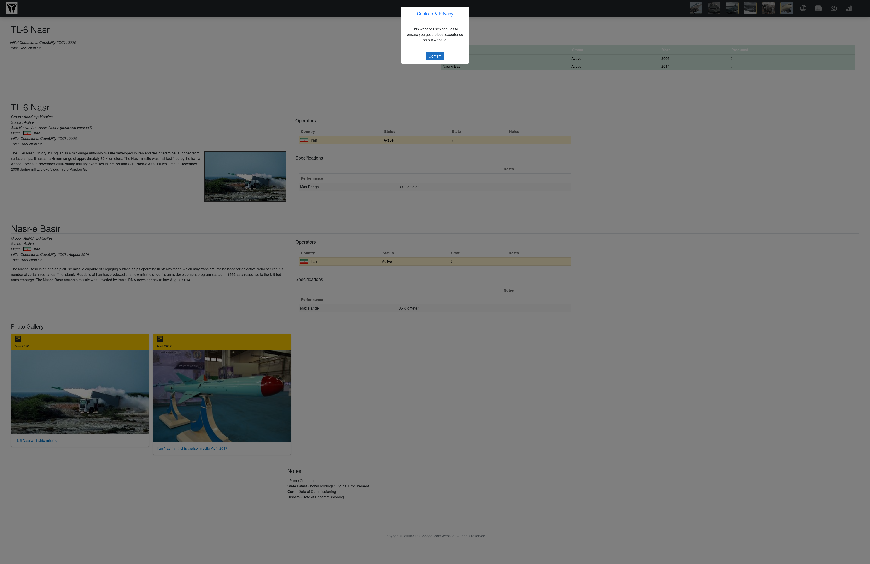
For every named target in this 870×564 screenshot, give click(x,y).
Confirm (435, 56)
